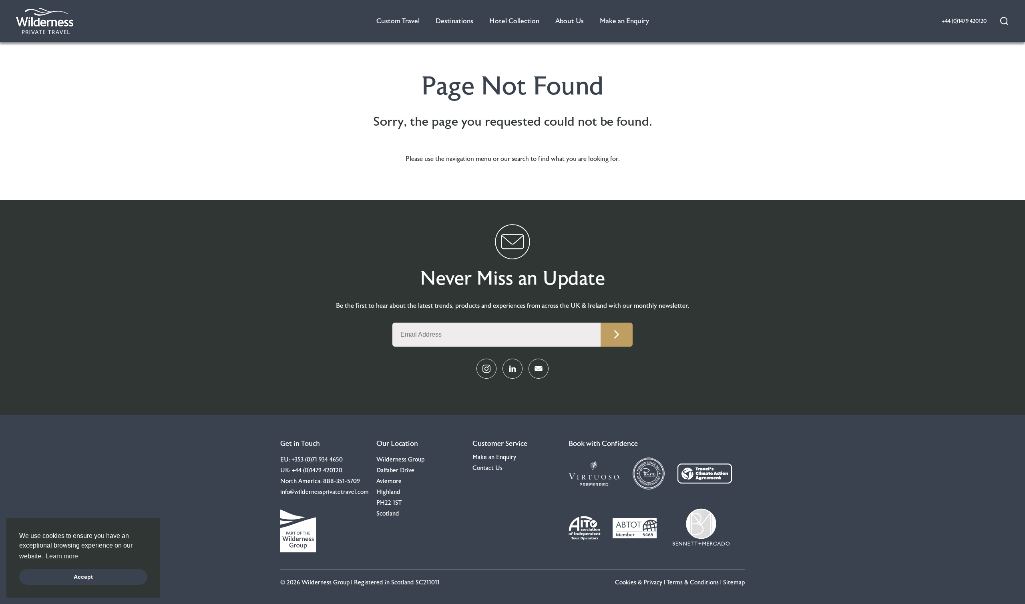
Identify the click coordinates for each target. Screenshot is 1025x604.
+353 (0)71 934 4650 (317, 459)
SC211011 (428, 582)
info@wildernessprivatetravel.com (324, 492)
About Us (569, 21)
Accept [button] (83, 577)
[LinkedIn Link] (512, 369)
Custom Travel (398, 21)
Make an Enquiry (624, 21)
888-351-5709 (341, 481)
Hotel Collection (514, 21)
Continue (617, 335)
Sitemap (734, 582)
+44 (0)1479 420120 (317, 470)
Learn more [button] (62, 556)
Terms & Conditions (693, 582)
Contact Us (487, 468)
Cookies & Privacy (638, 582)
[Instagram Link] (486, 369)
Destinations (454, 21)
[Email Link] (539, 369)
